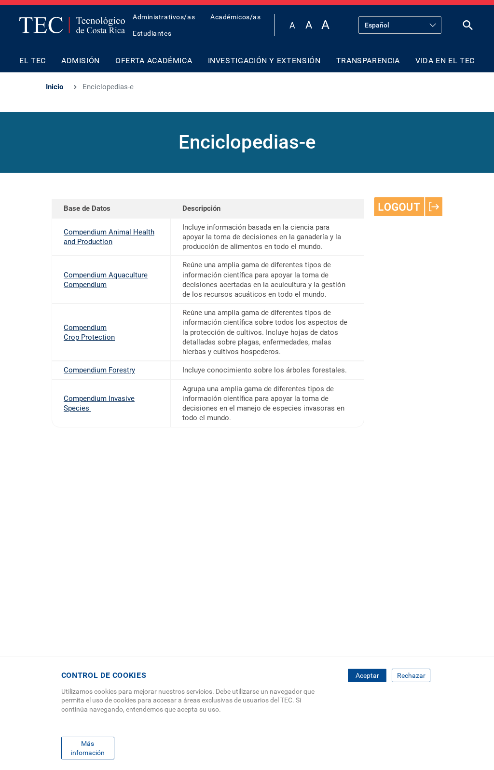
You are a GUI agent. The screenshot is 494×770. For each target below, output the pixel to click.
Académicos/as (235, 17)
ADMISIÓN (80, 60)
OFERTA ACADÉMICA (153, 60)
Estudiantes (152, 33)
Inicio (54, 86)
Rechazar (411, 675)
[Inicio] (72, 25)
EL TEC (32, 60)
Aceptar (367, 675)
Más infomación (88, 748)
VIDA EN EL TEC (445, 60)
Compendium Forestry (99, 370)
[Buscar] (468, 27)
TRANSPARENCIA (368, 60)
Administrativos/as (164, 17)
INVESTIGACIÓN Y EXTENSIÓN (264, 60)
